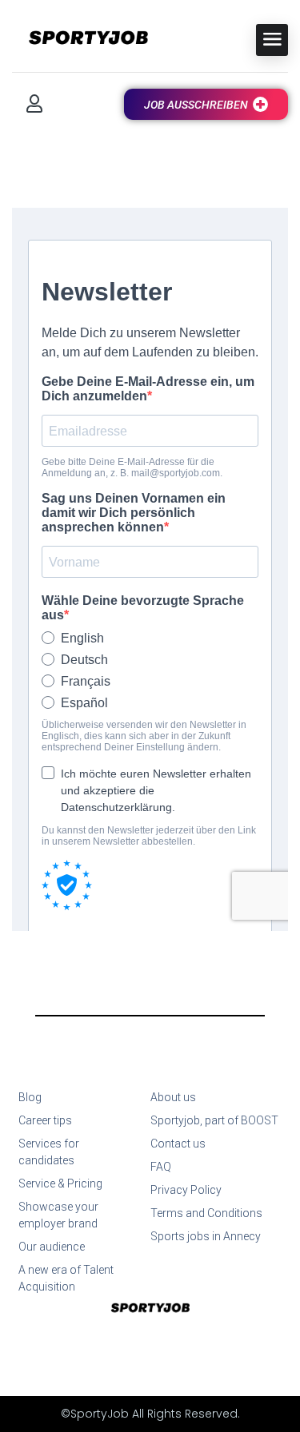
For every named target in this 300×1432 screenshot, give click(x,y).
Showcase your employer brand (58, 1215)
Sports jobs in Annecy (205, 1236)
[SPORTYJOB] (80, 38)
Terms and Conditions (206, 1213)
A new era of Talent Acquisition (66, 1278)
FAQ (160, 1166)
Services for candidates (48, 1152)
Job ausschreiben (196, 104)
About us (173, 1097)
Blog (30, 1097)
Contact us (178, 1143)
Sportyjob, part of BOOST (214, 1120)
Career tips (45, 1120)
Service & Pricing (60, 1183)
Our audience (51, 1246)
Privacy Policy (186, 1189)
